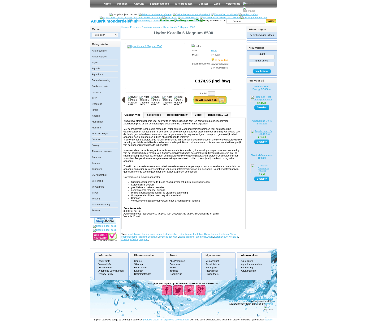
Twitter (173, 267)
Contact (203, 3)
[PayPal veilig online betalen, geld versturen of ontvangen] (131, 17)
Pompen (96, 157)
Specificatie (154, 114)
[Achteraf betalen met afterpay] (155, 14)
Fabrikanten (140, 267)
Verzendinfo (233, 3)
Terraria (96, 163)
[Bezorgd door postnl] (105, 226)
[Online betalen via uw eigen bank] (191, 14)
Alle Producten (177, 261)
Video (198, 114)
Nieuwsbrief (211, 270)
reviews (269, 303)
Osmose (96, 139)
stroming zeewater (168, 237)
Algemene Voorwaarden (111, 270)
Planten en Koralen (102, 151)
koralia (137, 234)
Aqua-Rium (247, 261)
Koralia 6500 (221, 237)
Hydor (214, 50)
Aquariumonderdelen (252, 264)
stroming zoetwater (148, 237)
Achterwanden (99, 56)
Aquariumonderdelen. (262, 298)
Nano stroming (187, 237)
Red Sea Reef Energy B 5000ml (262, 88)
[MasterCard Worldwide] (224, 14)
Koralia (125, 239)
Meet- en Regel (100, 133)
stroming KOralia (204, 237)
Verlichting (97, 181)
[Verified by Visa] (248, 14)
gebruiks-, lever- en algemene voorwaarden (166, 319)
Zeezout (96, 210)
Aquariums (97, 74)
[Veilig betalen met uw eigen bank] (105, 230)
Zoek (217, 3)
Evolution (198, 234)
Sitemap (138, 264)
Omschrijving (132, 114)
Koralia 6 (233, 237)
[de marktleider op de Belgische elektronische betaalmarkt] (169, 17)
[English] (248, 3)
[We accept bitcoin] (188, 17)
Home (107, 3)
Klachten (138, 270)
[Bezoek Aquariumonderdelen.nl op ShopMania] (105, 222)
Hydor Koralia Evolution (216, 234)
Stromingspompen (151, 27)
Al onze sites (249, 255)
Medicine (96, 127)
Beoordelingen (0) (177, 114)
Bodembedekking (101, 80)
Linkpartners (211, 274)
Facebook (175, 264)
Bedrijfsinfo (104, 261)
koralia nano (148, 234)
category (96, 92)
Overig (95, 145)
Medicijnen (97, 121)
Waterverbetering (101, 204)
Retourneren (105, 267)
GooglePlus (176, 274)
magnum (143, 239)
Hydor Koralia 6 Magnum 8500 (179, 27)
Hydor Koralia (185, 234)
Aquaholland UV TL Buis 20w (262, 122)
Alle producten (183, 3)
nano (159, 234)
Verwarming (98, 187)
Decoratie (97, 104)
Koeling (96, 116)
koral (130, 234)
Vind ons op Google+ (240, 301)
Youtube (174, 270)
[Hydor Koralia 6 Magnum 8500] (155, 68)
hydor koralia (170, 234)
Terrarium (97, 169)
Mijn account (212, 261)
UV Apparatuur (99, 175)
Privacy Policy (105, 274)
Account (139, 3)
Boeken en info (100, 86)
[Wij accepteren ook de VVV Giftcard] (220, 17)
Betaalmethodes (159, 3)
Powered (243, 298)
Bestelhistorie (212, 264)
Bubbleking (247, 267)
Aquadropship (248, 270)
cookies (269, 319)
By (249, 298)
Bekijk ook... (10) (218, 114)
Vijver (95, 192)
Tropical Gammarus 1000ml (262, 156)
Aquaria (96, 68)
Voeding (96, 198)
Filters (95, 110)
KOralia (134, 239)
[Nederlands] (250, 9)
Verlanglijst (211, 267)
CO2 (94, 98)
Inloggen (122, 3)
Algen (95, 62)
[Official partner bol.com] (253, 17)
